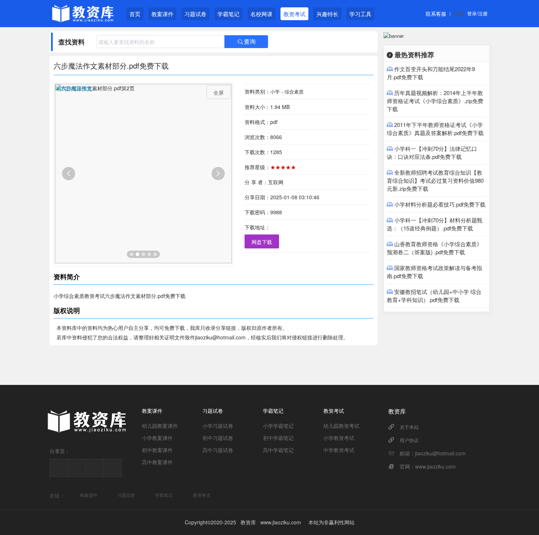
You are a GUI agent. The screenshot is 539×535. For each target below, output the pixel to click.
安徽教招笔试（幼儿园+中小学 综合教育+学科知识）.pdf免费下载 (434, 295)
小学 (275, 91)
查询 (246, 42)
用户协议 (409, 440)
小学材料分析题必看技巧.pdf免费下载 (439, 204)
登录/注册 (477, 13)
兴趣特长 (327, 14)
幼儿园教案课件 (160, 425)
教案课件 (162, 14)
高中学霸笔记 (278, 450)
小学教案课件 (157, 437)
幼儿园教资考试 (341, 425)
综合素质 (294, 91)
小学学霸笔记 (278, 425)
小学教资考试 (338, 437)
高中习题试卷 (217, 450)
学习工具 (360, 14)
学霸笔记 (228, 14)
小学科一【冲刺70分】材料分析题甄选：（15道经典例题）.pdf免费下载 (435, 224)
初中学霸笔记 (278, 437)
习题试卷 (195, 14)
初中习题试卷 (217, 437)
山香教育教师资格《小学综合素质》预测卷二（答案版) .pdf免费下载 (434, 248)
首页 (134, 14)
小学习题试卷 (217, 425)
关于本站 (409, 426)
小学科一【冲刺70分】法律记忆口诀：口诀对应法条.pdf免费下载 (432, 152)
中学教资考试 (338, 450)
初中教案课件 (157, 450)
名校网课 (261, 14)
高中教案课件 (157, 462)
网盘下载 (262, 241)
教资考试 (294, 14)
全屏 (218, 92)
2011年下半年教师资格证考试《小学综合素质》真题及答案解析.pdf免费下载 (435, 129)
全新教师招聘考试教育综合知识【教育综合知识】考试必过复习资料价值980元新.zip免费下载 (435, 180)
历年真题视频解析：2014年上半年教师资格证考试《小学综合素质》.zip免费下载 (435, 101)
